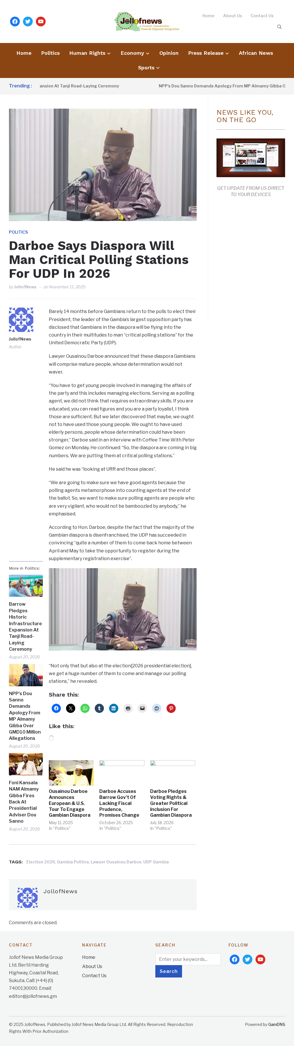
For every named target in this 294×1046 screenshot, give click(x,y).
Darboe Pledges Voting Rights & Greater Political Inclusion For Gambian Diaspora (171, 803)
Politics (50, 53)
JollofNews (25, 286)
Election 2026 (40, 861)
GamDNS (276, 1024)
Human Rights (87, 53)
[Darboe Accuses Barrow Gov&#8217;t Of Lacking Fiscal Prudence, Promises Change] (121, 773)
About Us (232, 15)
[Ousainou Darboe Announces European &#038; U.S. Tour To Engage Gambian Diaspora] (71, 773)
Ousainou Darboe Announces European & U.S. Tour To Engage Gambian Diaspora (69, 803)
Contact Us (262, 15)
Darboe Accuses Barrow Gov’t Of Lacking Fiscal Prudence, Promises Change (119, 803)
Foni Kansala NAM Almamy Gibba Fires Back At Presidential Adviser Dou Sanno (24, 802)
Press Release (206, 53)
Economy (132, 53)
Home (208, 15)
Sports (146, 67)
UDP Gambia (156, 861)
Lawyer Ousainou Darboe (116, 861)
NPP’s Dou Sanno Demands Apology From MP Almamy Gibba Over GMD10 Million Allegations (25, 716)
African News (256, 53)
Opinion (169, 53)
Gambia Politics (73, 861)
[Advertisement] (255, 256)
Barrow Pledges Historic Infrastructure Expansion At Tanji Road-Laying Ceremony (25, 626)
